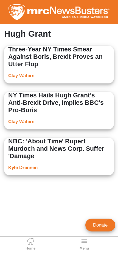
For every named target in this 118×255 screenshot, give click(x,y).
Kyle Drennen (23, 167)
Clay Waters (21, 75)
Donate (100, 225)
